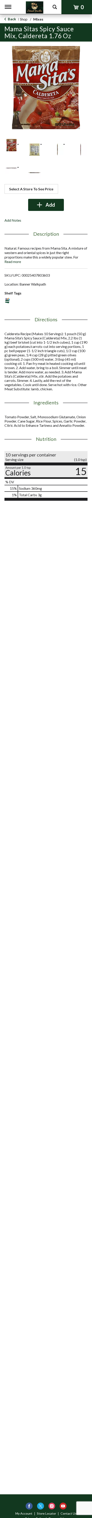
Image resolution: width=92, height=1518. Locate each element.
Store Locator (46, 1513)
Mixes (38, 19)
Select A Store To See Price (31, 189)
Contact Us (69, 1513)
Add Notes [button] (12, 220)
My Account (23, 1513)
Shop (23, 19)
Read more (12, 261)
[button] (11, 145)
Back (11, 19)
